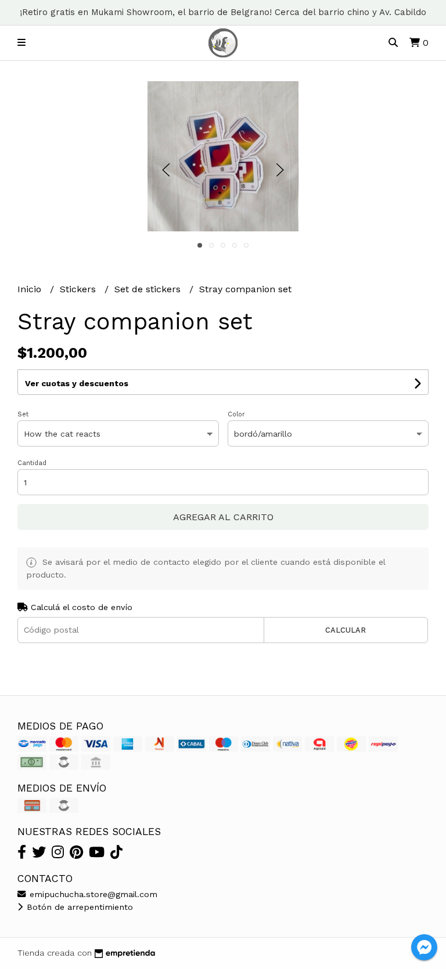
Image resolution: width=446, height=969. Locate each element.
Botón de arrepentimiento (78, 907)
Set (22, 414)
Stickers (79, 289)
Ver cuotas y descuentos (76, 383)
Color (236, 414)
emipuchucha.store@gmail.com (92, 894)
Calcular (345, 630)
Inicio (30, 289)
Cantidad (31, 463)
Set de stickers (149, 289)
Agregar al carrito (223, 516)
